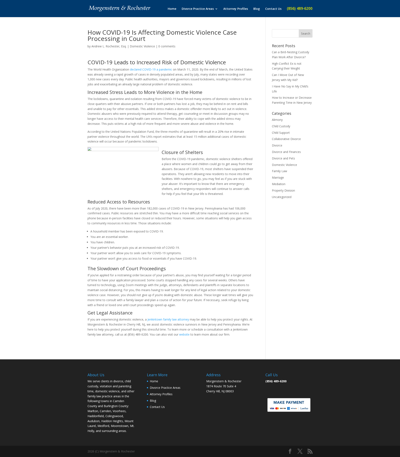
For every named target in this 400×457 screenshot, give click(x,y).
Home (172, 9)
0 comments (166, 46)
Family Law (279, 171)
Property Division (283, 190)
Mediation (278, 184)
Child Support (281, 133)
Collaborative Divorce (286, 139)
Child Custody (281, 126)
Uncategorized (281, 197)
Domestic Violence (142, 46)
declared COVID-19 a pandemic (151, 69)
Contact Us (273, 9)
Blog (256, 9)
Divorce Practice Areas (198, 9)
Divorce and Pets (283, 158)
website (184, 334)
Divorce (277, 145)
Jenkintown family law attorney (168, 319)
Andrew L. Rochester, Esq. (108, 46)
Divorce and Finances (286, 152)
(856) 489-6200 (299, 9)
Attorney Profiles (235, 9)
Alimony (277, 120)
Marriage (278, 177)
